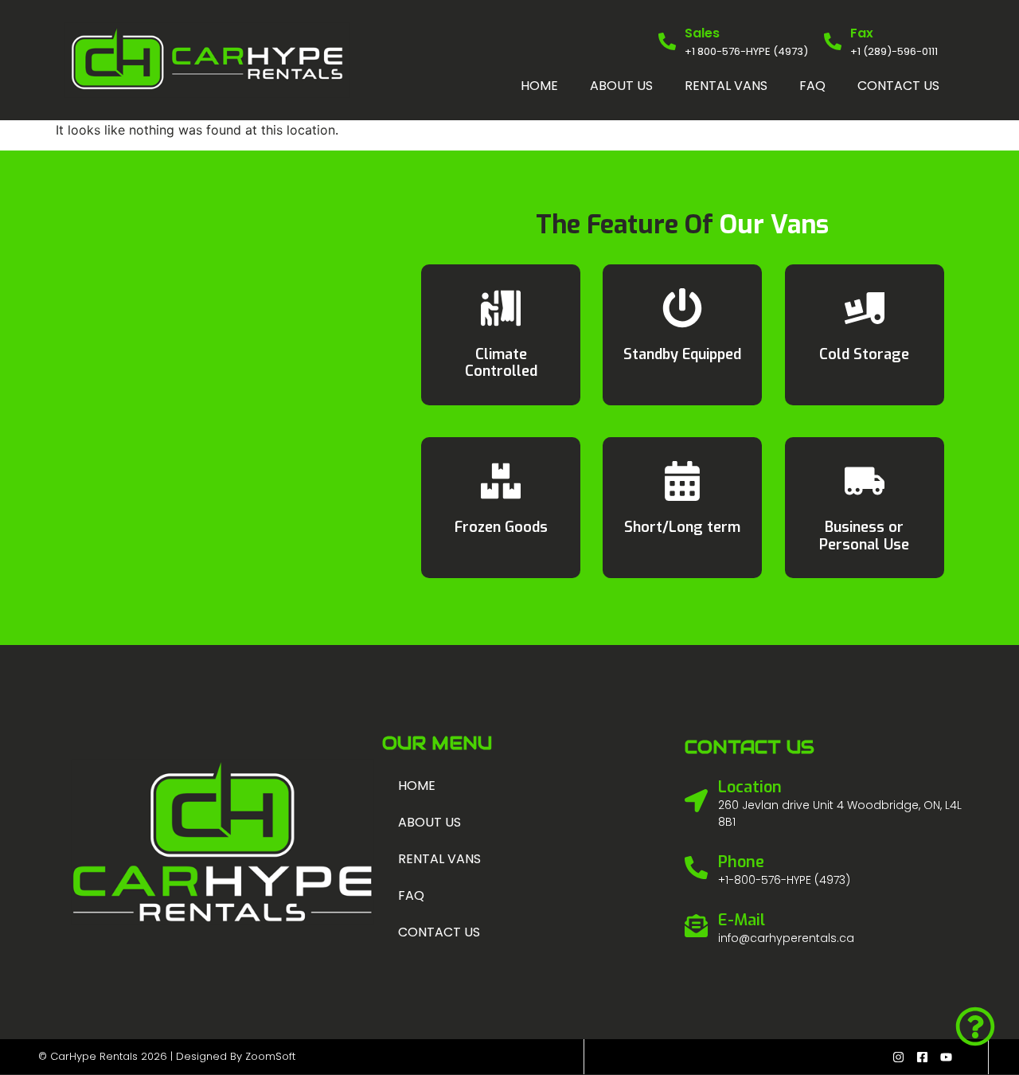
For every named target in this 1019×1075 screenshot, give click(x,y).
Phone (741, 862)
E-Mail (741, 920)
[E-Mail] (696, 925)
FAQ (812, 85)
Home (539, 85)
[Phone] (696, 867)
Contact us (898, 85)
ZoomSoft (270, 1056)
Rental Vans (726, 85)
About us (621, 85)
